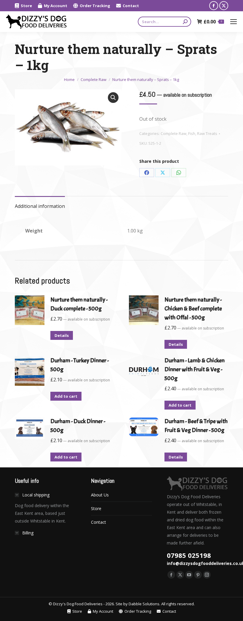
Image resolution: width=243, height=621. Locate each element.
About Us (100, 495)
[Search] (185, 22)
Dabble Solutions (144, 603)
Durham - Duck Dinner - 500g (77, 426)
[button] (113, 97)
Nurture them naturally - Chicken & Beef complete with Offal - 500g (193, 308)
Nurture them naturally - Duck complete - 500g (79, 304)
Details (62, 335)
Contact (98, 522)
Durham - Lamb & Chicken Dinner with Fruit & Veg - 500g (194, 369)
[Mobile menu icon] (233, 21)
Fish (191, 133)
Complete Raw (173, 133)
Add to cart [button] (66, 396)
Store (96, 508)
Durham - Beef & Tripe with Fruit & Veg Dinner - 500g (196, 426)
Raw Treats (207, 133)
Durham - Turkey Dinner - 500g (79, 365)
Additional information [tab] (40, 206)
